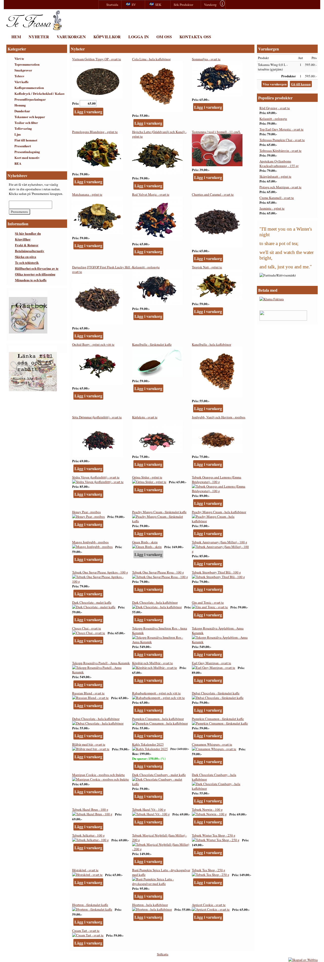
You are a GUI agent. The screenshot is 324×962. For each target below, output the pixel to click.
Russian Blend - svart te (88, 693)
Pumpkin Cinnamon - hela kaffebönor (158, 718)
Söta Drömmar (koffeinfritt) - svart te (97, 417)
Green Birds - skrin (145, 542)
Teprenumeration (26, 64)
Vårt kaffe (21, 81)
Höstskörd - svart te (85, 870)
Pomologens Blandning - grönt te (95, 132)
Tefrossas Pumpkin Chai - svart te (282, 140)
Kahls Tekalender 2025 (148, 744)
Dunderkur (22, 110)
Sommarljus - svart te (206, 59)
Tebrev (19, 75)
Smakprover (23, 70)
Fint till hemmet (25, 140)
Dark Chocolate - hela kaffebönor (155, 602)
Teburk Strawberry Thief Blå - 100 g (216, 572)
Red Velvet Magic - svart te (150, 194)
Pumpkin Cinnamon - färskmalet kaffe (218, 718)
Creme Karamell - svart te (276, 197)
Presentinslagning (27, 151)
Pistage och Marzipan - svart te (280, 187)
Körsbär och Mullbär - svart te (152, 663)
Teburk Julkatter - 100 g (88, 835)
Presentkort (22, 145)
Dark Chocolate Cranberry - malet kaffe (159, 774)
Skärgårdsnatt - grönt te (275, 176)
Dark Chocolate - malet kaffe (91, 602)
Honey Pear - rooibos (86, 512)
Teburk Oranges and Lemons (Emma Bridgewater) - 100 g (216, 479)
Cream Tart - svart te (85, 930)
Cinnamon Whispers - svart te (212, 744)
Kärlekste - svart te (144, 417)
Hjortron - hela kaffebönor (150, 904)
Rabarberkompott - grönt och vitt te (156, 693)
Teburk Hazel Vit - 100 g (149, 809)
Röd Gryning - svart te (274, 108)
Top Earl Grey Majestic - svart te (281, 129)
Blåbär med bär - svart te (88, 744)
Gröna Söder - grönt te (147, 477)
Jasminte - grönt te (272, 208)
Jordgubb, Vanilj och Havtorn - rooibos (218, 417)
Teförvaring (23, 128)
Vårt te (19, 58)
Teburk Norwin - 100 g (207, 809)
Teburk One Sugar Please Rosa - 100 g (158, 572)
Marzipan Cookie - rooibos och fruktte (98, 774)
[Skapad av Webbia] (303, 959)
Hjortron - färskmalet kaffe (90, 904)
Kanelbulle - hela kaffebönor (211, 344)
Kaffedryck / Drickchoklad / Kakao (39, 93)
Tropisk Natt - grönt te (207, 267)
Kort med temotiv (27, 157)
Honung (20, 105)
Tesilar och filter (26, 122)
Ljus (17, 134)
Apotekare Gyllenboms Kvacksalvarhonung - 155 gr (278, 163)
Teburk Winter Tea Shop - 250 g (213, 835)
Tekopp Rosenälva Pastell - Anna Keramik (101, 663)
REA (17, 163)
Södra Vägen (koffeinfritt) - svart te (95, 477)
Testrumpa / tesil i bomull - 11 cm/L (216, 132)
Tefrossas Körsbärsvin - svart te (280, 150)
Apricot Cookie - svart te (209, 904)
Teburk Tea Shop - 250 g (208, 870)
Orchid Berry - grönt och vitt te (93, 344)
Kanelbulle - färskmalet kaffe (152, 344)
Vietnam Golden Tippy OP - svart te (96, 59)
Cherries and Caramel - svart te (213, 194)
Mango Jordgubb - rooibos (90, 542)
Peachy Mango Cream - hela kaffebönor (219, 512)
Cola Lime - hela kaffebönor (151, 59)
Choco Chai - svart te (86, 628)
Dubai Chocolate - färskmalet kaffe (215, 693)
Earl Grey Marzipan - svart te (211, 663)
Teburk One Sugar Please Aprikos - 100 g (100, 572)
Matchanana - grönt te (87, 194)
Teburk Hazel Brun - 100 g (90, 809)
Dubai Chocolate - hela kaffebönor (95, 718)
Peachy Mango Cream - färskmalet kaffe (159, 512)
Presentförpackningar (30, 99)
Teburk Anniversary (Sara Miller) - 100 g (219, 542)
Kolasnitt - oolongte (146, 267)
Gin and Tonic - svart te (208, 602)
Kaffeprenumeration (29, 87)
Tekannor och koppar (29, 116)
